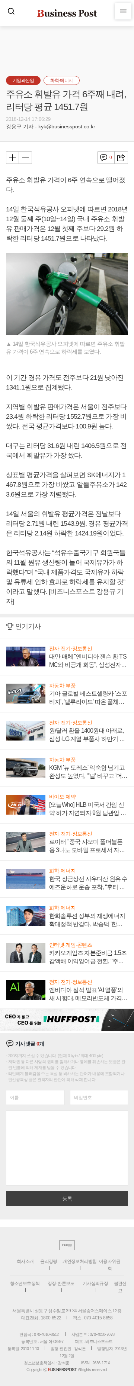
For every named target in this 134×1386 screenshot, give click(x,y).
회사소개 (25, 1261)
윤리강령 (48, 1261)
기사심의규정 (95, 1283)
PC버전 (66, 1245)
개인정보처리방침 (79, 1261)
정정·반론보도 (61, 1283)
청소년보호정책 (25, 1283)
